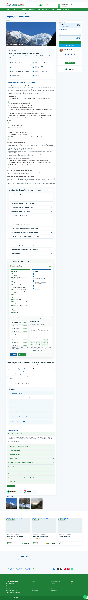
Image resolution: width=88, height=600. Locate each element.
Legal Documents (54, 586)
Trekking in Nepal (15, 13)
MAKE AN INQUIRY (70, 45)
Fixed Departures (11, 519)
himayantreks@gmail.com (12, 590)
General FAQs (54, 585)
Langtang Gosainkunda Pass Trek (41, 536)
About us (53, 583)
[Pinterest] (32, 1)
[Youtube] (30, 1)
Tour (39, 9)
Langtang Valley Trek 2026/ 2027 (15, 536)
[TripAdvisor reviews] (44, 5)
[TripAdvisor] (72, 569)
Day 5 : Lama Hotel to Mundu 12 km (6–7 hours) (20, 211)
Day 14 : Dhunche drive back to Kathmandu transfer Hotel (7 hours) (24, 249)
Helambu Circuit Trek (64, 536)
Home (8, 9)
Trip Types (59, 9)
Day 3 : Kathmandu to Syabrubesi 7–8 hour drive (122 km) (22, 203)
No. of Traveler (62, 32)
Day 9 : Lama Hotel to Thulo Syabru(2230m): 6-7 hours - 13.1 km (24, 228)
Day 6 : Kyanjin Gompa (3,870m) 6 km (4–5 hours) (20, 215)
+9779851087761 (10, 585)
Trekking (24, 9)
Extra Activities (35, 586)
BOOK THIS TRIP (70, 42)
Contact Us (66, 9)
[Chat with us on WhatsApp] (85, 597)
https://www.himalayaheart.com (13, 592)
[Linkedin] (28, 1)
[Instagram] (26, 1)
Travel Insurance (35, 590)
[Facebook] (24, 1)
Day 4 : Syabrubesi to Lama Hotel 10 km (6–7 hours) (21, 207)
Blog (43, 9)
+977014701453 (10, 586)
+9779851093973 (68, 50)
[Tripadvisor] (34, 1)
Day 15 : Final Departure (15, 253)
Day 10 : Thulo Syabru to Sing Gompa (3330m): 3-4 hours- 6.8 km (24, 232)
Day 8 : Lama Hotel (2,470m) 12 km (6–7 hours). (20, 224)
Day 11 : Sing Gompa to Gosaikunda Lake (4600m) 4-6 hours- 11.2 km (25, 236)
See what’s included (63, 29)
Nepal (18, 9)
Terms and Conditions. (55, 581)
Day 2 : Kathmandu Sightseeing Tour (18, 199)
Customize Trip (70, 62)
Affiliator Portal (54, 590)
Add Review (11, 486)
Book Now (14, 354)
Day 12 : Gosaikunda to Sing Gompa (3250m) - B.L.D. (21, 240)
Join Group (36, 519)
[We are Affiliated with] (12, 569)
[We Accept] (21, 559)
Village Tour (34, 588)
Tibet (53, 9)
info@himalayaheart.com (12, 588)
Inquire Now (21, 354)
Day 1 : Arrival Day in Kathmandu (17, 194)
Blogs (52, 588)
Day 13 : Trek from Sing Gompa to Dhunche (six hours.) (22, 245)
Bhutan (48, 9)
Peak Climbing (32, 9)
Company (13, 9)
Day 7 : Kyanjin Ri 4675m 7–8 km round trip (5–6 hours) (22, 220)
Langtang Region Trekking (25, 13)
